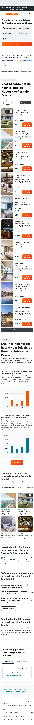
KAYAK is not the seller (10, 713)
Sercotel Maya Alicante (23, 242)
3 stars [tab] (19, 487)
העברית (21, 9)
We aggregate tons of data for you (14, 716)
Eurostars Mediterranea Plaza (23, 308)
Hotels (15, 689)
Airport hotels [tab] (8, 661)
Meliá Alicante (20, 131)
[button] (32, 8)
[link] (17, 462)
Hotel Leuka (19, 263)
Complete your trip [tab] (22, 661)
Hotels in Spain (10, 691)
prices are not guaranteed (9, 707)
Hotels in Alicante (20, 691)
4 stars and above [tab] (8, 487)
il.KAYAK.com (7, 689)
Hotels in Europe (23, 689)
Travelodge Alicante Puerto (21, 200)
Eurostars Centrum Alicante (21, 153)
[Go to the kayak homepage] (12, 14)
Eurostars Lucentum (22, 110)
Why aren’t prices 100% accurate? (14, 719)
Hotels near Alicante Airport (13, 673)
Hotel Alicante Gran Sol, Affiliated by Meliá (23, 285)
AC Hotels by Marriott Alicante (22, 176)
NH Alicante (19, 222)
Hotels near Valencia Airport (13, 675)
